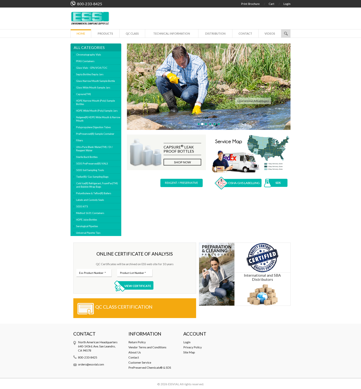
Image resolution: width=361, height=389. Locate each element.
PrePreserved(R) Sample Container (95, 133)
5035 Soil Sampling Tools (90, 170)
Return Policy (137, 342)
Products (105, 33)
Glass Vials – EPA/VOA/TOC (91, 67)
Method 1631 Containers (90, 213)
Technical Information (171, 33)
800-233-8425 (87, 357)
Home (81, 33)
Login (286, 3)
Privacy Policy (192, 347)
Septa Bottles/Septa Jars (89, 74)
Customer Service (139, 362)
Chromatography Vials (88, 54)
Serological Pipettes (87, 226)
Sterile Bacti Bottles (87, 156)
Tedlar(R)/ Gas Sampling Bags (92, 176)
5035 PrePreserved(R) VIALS (92, 163)
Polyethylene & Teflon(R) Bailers (93, 193)
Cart (271, 3)
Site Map (189, 352)
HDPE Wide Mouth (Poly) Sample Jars (97, 110)
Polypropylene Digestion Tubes (93, 127)
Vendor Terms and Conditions (147, 347)
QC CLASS (132, 33)
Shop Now (182, 162)
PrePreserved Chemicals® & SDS (149, 367)
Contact (245, 33)
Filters (79, 140)
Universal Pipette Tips (88, 232)
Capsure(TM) (83, 94)
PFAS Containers (85, 61)
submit (285, 33)
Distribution (215, 33)
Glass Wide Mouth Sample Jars (93, 87)
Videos (270, 33)
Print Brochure (250, 3)
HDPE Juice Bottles (86, 219)
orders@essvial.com (91, 364)
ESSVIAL (173, 384)
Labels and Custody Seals (90, 199)
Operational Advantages (253, 101)
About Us (134, 352)
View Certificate (137, 286)
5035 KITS (82, 206)
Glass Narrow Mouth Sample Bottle (95, 80)
